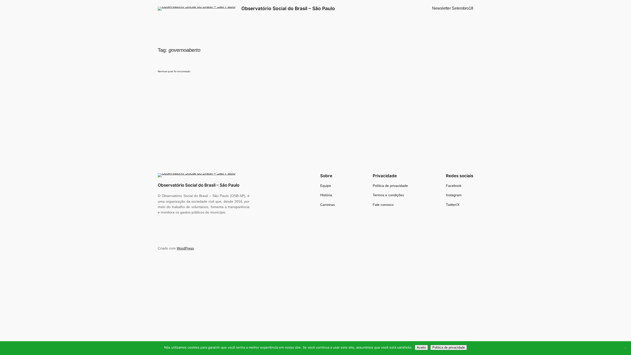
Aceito (421, 347)
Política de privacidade (448, 347)
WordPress (185, 248)
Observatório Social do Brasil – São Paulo (288, 8)
